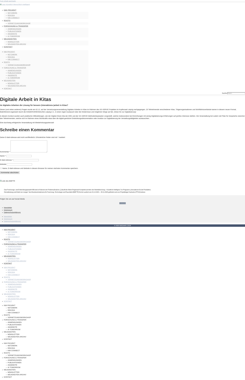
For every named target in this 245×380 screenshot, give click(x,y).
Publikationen (14, 31)
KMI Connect (14, 18)
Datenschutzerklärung (12, 212)
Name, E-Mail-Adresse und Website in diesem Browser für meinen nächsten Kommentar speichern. (40, 168)
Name (3, 156)
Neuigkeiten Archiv (17, 44)
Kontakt (8, 47)
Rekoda (11, 15)
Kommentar (5, 152)
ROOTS (7, 21)
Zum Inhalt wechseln (8, 1)
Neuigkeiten (10, 39)
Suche (224, 93)
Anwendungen (14, 29)
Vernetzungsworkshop (19, 23)
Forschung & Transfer (16, 26)
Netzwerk (12, 13)
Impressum (8, 210)
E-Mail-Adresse (6, 160)
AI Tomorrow (14, 36)
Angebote (12, 34)
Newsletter (13, 42)
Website (3, 164)
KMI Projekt (10, 10)
